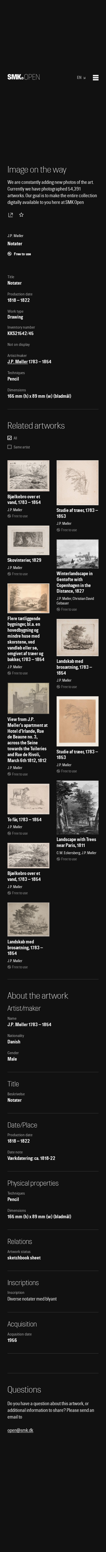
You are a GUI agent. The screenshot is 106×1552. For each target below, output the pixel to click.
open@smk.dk (20, 1430)
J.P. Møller (17, 361)
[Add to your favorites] (22, 215)
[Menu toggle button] (95, 77)
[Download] (11, 215)
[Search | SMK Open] (23, 78)
